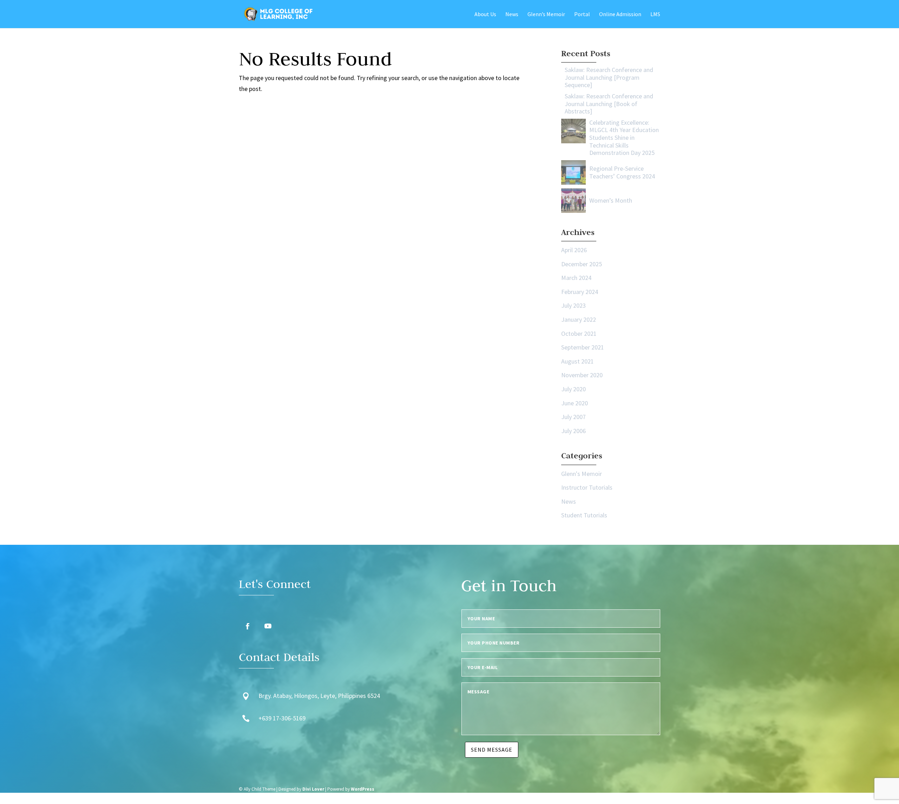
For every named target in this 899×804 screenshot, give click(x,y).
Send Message (491, 749)
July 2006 (573, 431)
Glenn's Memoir (581, 474)
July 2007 (573, 417)
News (568, 501)
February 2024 (579, 292)
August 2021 (577, 361)
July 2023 (573, 305)
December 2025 (581, 264)
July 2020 (573, 389)
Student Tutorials (584, 515)
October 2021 (579, 333)
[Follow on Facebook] (247, 626)
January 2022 (578, 319)
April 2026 (574, 250)
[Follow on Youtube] (268, 626)
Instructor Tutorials (586, 487)
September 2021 (582, 347)
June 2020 (574, 403)
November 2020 (582, 375)
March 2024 (576, 278)
